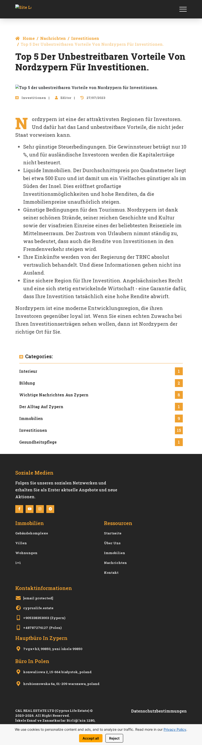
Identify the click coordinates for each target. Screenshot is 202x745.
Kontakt (111, 572)
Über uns (112, 543)
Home (28, 38)
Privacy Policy (175, 729)
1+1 (18, 562)
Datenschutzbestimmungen (159, 711)
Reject (114, 738)
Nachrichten (53, 38)
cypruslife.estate (38, 608)
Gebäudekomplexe (31, 533)
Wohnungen (26, 553)
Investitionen (85, 38)
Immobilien (31, 418)
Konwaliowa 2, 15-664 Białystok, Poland (57, 672)
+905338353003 (36, 618)
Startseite (112, 533)
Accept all (91, 738)
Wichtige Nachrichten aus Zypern (53, 394)
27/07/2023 (95, 97)
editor (65, 97)
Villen (21, 543)
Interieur (28, 371)
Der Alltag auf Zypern (41, 406)
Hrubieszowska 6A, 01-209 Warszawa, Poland (61, 684)
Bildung (27, 383)
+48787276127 (35, 627)
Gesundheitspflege (38, 442)
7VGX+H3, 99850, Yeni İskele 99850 (52, 649)
